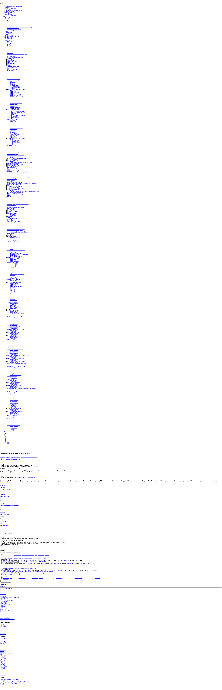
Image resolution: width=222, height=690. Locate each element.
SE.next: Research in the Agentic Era (14, 29)
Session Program (3, 547)
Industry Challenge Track (12, 61)
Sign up (4, 448)
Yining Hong (8, 457)
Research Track (10, 53)
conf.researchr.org (6, 588)
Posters (8, 62)
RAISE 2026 (2, 662)
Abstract (2, 478)
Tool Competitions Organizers (15, 375)
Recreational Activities (9, 38)
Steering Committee (13, 225)
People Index (9, 235)
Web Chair (12, 430)
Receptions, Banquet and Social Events (12, 36)
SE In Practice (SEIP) (11, 55)
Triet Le (33, 477)
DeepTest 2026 (3, 641)
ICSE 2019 (7, 444)
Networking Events (8, 37)
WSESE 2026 (3, 675)
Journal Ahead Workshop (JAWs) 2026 (7, 653)
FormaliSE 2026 (3, 628)
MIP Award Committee (14, 295)
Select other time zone (35, 466)
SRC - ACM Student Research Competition (15, 72)
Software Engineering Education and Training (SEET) (17, 54)
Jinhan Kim (29, 570)
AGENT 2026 (3, 638)
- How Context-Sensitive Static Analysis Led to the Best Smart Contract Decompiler (25, 191)
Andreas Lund (59, 578)
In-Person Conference (9, 14)
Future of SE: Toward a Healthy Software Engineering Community (19, 27)
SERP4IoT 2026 (3, 666)
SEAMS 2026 (3, 633)
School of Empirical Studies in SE (13, 69)
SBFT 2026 (2, 664)
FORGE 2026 (3, 627)
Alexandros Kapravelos (25, 457)
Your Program (7, 21)
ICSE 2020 (7, 443)
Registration (7, 7)
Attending (4, 5)
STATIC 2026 (3, 669)
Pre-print (6, 574)
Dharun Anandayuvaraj (7, 578)
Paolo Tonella (75, 560)
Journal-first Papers (10, 58)
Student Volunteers (10, 77)
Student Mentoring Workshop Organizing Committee (19, 231)
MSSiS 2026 (2, 657)
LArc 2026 (2, 654)
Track (1, 458)
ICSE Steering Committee (12, 198)
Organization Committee (14, 258)
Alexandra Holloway (78, 578)
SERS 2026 (2, 667)
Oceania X (15, 477)
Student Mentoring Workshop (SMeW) (14, 75)
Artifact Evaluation (10, 60)
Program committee (13, 424)
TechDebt (11, 146)
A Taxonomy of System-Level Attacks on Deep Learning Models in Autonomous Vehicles (19, 568)
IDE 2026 (2, 651)
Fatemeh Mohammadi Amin (34, 560)
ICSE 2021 (7, 442)
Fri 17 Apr (9, 46)
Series (6, 433)
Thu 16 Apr (9, 45)
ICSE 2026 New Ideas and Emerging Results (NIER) (10, 459)
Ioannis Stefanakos (71, 563)
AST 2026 (2, 624)
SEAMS (11, 139)
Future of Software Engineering (13, 68)
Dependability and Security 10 (23, 477)
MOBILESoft (12, 120)
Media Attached (11, 574)
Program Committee (13, 215)
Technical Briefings (8, 32)
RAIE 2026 (2, 661)
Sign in (4, 447)
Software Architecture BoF (12, 71)
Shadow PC (9, 64)
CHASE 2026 (3, 626)
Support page (2, 589)
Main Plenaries (3, 594)
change (19, 552)
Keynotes (7, 23)
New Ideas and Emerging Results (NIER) (15, 57)
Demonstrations (10, 59)
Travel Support (8, 13)
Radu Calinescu (56, 563)
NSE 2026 (2, 659)
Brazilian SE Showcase (11, 70)
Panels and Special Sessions (12, 52)
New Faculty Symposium (12, 67)
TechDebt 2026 (3, 634)
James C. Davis (97, 578)
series (6, 450)
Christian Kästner (33, 457)
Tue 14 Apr (9, 43)
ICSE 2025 (7, 438)
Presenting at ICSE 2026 (9, 33)
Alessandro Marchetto (75, 570)
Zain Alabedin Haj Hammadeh (37, 578)
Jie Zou (4, 563)
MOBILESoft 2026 (4, 630)
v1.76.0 (11, 588)
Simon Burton (29, 563)
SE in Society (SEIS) (11, 56)
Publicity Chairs (13, 223)
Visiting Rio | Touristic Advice (10, 15)
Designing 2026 (3, 642)
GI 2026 (2, 649)
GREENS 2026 (3, 650)
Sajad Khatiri (5, 560)
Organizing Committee (11, 200)
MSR (11, 123)
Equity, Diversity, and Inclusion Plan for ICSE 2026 (14, 10)
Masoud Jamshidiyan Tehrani (8, 570)
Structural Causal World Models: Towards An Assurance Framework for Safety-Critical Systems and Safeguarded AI (24, 561)
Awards (6, 34)
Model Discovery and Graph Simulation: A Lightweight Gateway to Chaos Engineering (28, 571)
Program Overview (8, 22)
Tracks (4, 48)
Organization (5, 197)
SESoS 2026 (2, 668)
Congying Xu (13, 457)
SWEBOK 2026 (3, 671)
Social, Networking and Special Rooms (14, 73)
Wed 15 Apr (9, 44)
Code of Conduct (8, 9)
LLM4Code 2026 (3, 655)
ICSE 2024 (7, 439)
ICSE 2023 (7, 440)
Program (4, 19)
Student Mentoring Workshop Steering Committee (19, 232)
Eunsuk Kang (18, 457)
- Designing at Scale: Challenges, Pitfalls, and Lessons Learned (21, 162)
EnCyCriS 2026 (3, 644)
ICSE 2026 (2, 450)
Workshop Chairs (13, 348)
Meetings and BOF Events (10, 35)
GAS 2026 (2, 647)
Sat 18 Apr (9, 47)
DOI (4, 574)
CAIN (11, 81)
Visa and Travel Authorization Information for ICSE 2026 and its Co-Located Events (15, 681)
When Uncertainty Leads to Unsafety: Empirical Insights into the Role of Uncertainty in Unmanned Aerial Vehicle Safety (25, 558)
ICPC (11, 110)
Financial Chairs (13, 224)
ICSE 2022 (7, 441)
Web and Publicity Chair (14, 414)
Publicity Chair (12, 370)
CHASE (11, 90)
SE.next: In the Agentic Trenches (13, 28)
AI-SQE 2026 (3, 639)
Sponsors (4, 16)
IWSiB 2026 (2, 652)
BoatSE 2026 (2, 640)
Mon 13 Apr (9, 42)
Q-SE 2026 (2, 660)
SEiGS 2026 (2, 665)
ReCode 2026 (3, 663)
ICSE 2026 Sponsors (9, 17)
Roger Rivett (85, 563)
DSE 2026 (2, 643)
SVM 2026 (2, 670)
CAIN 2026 (2, 625)
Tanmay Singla (22, 578)
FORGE (11, 98)
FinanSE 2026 (3, 645)
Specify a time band (14, 472)
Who (1, 456)
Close (1, 546)
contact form (2, 586)
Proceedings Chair (13, 369)
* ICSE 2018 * (8, 445)
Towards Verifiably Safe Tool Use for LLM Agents (13, 564)
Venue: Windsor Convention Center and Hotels (13, 6)
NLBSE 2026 (3, 658)
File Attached (17, 574)
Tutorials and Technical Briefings (13, 66)
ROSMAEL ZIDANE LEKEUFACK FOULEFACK (53, 570)
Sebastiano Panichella (62, 560)
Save (1, 473)
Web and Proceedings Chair (15, 346)
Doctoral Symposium (11, 63)
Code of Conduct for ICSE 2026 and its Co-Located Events (11, 682)
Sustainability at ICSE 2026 (10, 12)
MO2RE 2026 (3, 656)
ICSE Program (7, 20)
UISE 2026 (2, 672)
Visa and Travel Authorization (10, 8)
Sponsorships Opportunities (10, 18)
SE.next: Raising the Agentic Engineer (14, 30)
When (1, 476)
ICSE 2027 (7, 436)
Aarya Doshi (2, 457)
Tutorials (6, 31)
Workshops (9, 65)
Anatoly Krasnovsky (7, 573)
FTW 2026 (2, 646)
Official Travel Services (9, 11)
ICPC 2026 (2, 629)
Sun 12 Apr (9, 41)
